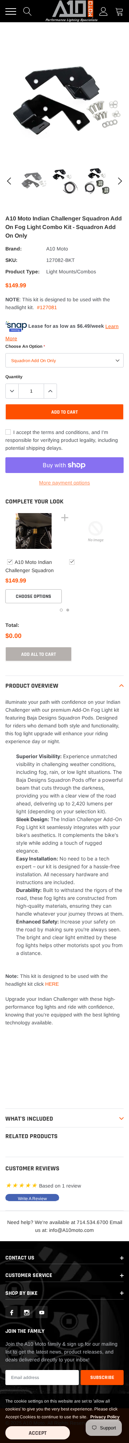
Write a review (32, 1198)
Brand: (13, 249)
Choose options (33, 596)
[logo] (72, 11)
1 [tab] (61, 610)
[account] (103, 11)
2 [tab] (67, 610)
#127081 (47, 307)
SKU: (11, 260)
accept (38, 1433)
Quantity (14, 376)
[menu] (10, 11)
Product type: (22, 271)
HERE (52, 984)
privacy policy (105, 1416)
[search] (27, 11)
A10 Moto (57, 249)
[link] (33, 181)
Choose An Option (25, 346)
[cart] (119, 11)
